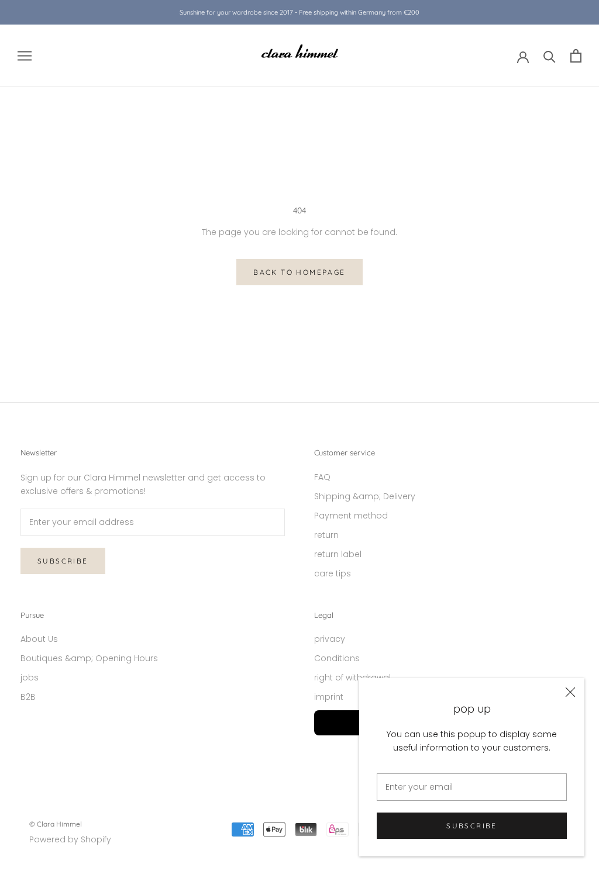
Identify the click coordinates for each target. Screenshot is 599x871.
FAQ (322, 477)
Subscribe (471, 825)
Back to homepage (299, 272)
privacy (329, 639)
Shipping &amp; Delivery (364, 496)
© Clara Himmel (55, 824)
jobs (29, 677)
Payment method (351, 515)
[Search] (549, 56)
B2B (28, 697)
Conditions (337, 658)
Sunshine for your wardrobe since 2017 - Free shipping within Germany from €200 (299, 12)
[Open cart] (575, 56)
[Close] (570, 692)
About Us (39, 639)
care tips (332, 573)
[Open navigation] (25, 56)
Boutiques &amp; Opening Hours (89, 658)
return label (338, 554)
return (326, 535)
